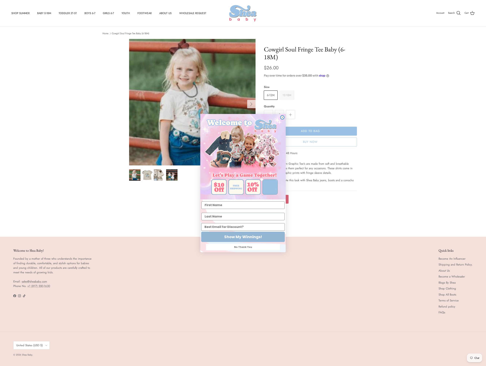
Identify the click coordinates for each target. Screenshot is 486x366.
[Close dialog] (282, 117)
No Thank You (243, 247)
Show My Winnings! (243, 237)
